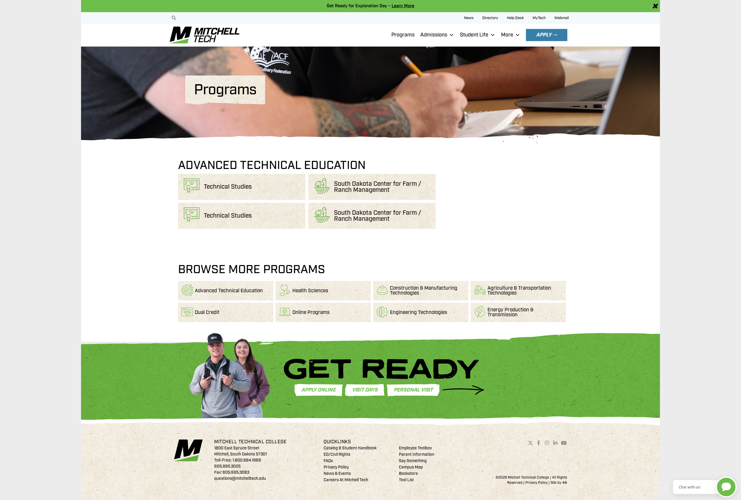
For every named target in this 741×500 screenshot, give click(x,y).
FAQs (328, 460)
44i (564, 483)
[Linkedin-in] (555, 443)
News (469, 18)
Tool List (406, 479)
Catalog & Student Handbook (350, 448)
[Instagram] (547, 443)
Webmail (561, 18)
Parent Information (416, 454)
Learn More (403, 6)
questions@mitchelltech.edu (240, 478)
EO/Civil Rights (337, 454)
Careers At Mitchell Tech (346, 479)
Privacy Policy (336, 467)
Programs (402, 35)
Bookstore (408, 473)
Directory (490, 18)
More (507, 35)
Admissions (433, 35)
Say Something (413, 460)
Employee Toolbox (415, 448)
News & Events (337, 473)
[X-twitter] (530, 443)
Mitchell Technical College (250, 442)
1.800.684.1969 (246, 460)
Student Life (474, 35)
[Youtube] (563, 443)
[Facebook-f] (538, 443)
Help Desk (515, 18)
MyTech (539, 18)
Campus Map (411, 467)
